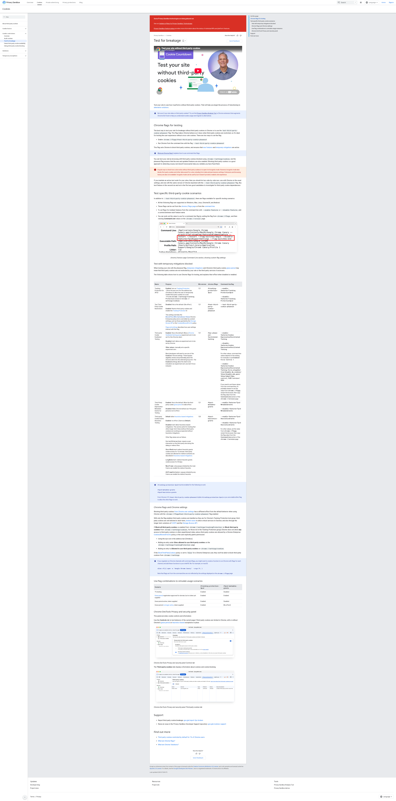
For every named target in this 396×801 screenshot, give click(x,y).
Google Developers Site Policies (183, 768)
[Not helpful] (240, 35)
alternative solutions (161, 107)
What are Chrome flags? (165, 153)
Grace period (159, 595)
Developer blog (35, 785)
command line (210, 206)
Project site (155, 785)
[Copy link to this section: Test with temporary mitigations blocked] (194, 264)
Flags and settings (171, 327)
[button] (12, 28)
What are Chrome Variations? (168, 745)
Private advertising (52, 2)
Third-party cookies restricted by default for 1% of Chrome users (181, 737)
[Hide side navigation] (25, 797)
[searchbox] (13, 17)
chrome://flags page (188, 206)
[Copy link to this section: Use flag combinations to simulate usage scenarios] (205, 581)
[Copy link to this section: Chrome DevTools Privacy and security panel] (198, 612)
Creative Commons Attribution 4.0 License (205, 766)
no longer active (168, 605)
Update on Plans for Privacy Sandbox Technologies (175, 23)
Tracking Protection (183, 288)
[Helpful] (237, 35)
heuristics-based (178, 623)
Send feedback (234, 41)
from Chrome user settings (184, 512)
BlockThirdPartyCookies (167, 553)
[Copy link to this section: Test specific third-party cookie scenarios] (203, 193)
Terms (32, 796)
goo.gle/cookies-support (217, 724)
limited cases (191, 521)
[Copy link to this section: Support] (165, 715)
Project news (34, 788)
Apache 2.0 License (155, 768)
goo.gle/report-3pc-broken (193, 720)
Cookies (39, 2)
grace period (231, 268)
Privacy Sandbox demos (282, 788)
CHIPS (174, 523)
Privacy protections (69, 2)
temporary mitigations (224, 147)
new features (208, 147)
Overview (30, 2)
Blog (80, 2)
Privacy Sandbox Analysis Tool (206, 113)
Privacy (38, 796)
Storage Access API (190, 523)
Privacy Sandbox (159, 35)
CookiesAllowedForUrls (184, 323)
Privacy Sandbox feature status (164, 28)
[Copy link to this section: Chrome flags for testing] (184, 125)
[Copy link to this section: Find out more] (172, 732)
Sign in (391, 2)
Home (384, 2)
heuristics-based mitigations (184, 416)
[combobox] (347, 2)
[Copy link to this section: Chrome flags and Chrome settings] (189, 507)
